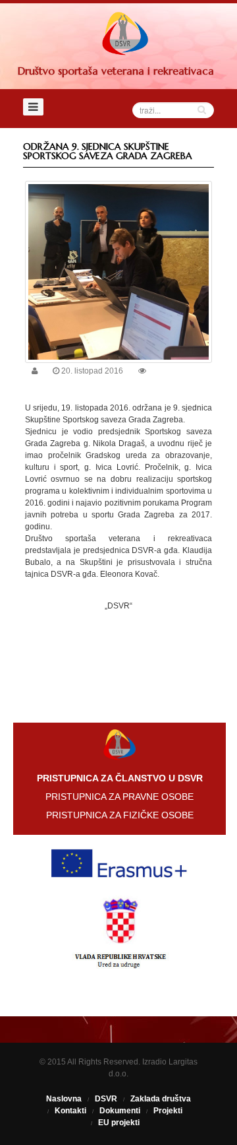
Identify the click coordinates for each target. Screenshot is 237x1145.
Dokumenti (119, 1110)
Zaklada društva (160, 1098)
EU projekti (119, 1122)
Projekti (167, 1110)
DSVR (106, 1098)
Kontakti (70, 1110)
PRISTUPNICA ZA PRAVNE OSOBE (119, 796)
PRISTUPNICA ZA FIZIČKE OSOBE (120, 815)
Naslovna (64, 1098)
